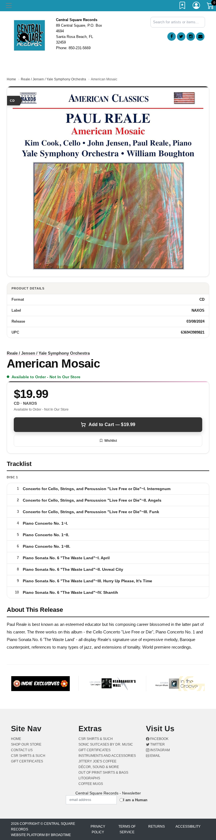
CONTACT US (22, 750)
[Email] (200, 36)
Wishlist (110, 441)
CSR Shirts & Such (28, 756)
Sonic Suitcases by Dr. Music (105, 744)
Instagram (159, 750)
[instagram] (190, 36)
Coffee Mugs (90, 784)
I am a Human (135, 800)
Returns (156, 826)
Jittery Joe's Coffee (97, 761)
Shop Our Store (26, 744)
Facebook (158, 739)
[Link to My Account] (197, 6)
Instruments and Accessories (107, 756)
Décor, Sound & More (98, 767)
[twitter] (181, 36)
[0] (210, 7)
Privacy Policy (98, 829)
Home (11, 79)
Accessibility (188, 826)
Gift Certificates (27, 761)
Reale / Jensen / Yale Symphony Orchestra (53, 79)
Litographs (89, 778)
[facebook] (171, 36)
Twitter (157, 744)
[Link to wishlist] (182, 6)
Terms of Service (127, 829)
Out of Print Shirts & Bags (103, 773)
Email (154, 756)
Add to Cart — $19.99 (112, 424)
